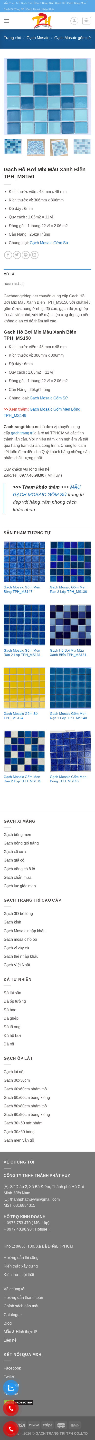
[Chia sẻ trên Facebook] (8, 255)
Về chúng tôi (14, 1289)
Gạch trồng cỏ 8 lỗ (19, 869)
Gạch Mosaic (38, 38)
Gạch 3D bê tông (18, 914)
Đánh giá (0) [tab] (14, 284)
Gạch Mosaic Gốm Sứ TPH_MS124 (21, 716)
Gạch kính (12, 922)
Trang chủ (12, 38)
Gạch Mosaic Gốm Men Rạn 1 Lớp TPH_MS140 (68, 716)
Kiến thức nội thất (19, 1275)
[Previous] (11, 96)
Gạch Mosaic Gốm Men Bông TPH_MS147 (22, 590)
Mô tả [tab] (9, 274)
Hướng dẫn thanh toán (23, 1297)
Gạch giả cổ (14, 860)
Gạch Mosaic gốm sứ (72, 38)
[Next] (83, 96)
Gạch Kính (27, 3)
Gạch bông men (17, 835)
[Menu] (7, 21)
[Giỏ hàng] (86, 21)
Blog (8, 1323)
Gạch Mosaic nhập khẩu (25, 931)
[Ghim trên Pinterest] (26, 255)
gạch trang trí (22, 433)
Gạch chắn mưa (17, 877)
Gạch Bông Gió (44, 3)
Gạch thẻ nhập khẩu (21, 956)
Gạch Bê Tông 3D (14, 9)
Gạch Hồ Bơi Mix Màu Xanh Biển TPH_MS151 (68, 653)
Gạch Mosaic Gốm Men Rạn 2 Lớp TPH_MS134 (22, 779)
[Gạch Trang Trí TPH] (42, 20)
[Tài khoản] (74, 21)
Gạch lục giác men (20, 886)
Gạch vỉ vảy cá (16, 948)
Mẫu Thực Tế (11, 3)
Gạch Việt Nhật (17, 965)
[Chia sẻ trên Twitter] (17, 255)
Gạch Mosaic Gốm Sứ (49, 398)
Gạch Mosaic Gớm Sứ (49, 243)
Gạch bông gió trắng (21, 843)
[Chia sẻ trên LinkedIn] (34, 255)
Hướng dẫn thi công (21, 1258)
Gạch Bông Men (76, 3)
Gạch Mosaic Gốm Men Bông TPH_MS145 (68, 779)
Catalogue (13, 1315)
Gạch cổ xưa (15, 852)
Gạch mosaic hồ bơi (21, 939)
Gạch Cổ (60, 3)
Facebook (12, 1368)
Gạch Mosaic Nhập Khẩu (40, 9)
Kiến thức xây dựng (21, 1266)
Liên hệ (10, 1340)
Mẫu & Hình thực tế (20, 1332)
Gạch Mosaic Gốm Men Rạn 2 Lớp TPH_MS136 (68, 590)
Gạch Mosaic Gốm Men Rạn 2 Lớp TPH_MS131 (22, 653)
